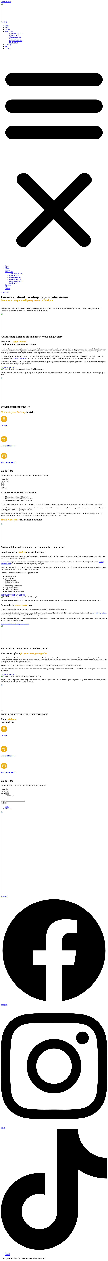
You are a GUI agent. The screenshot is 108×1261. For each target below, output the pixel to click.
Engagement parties (15, 41)
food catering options (99, 613)
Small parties (13, 43)
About (7, 27)
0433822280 (5, 450)
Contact (7, 48)
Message (4, 801)
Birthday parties (14, 35)
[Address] (4, 421)
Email (3, 481)
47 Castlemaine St (7, 430)
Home (7, 26)
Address (4, 425)
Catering (8, 44)
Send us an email (8, 462)
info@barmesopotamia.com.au (11, 466)
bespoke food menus (19, 358)
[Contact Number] (4, 442)
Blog (6, 46)
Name (3, 479)
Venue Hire (9, 31)
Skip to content (6, 2)
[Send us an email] (4, 458)
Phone (3, 793)
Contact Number (8, 446)
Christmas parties (15, 37)
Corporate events (15, 39)
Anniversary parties (15, 33)
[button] (54, 157)
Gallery (7, 29)
